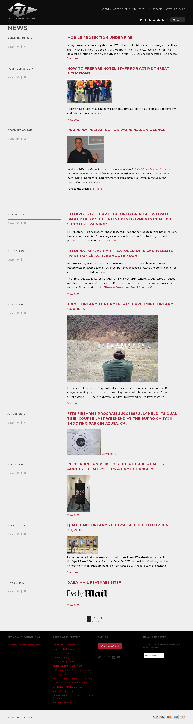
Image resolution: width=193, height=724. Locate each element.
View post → (74, 58)
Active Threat (121, 9)
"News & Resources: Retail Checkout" (128, 287)
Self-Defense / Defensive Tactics (68, 687)
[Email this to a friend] (24, 46)
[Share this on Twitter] (17, 46)
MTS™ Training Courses (64, 661)
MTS (134, 9)
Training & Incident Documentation (70, 682)
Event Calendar (110, 646)
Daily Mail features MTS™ (94, 582)
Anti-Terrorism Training (63, 702)
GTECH (142, 9)
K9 (149, 9)
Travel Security (60, 674)
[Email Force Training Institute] (158, 20)
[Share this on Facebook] (21, 46)
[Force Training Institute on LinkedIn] (154, 20)
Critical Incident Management (67, 666)
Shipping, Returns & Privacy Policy (24, 645)
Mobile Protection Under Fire (99, 38)
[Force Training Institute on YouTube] (150, 20)
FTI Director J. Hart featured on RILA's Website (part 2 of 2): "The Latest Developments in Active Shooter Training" (119, 219)
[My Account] (163, 20)
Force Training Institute (156, 169)
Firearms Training (61, 657)
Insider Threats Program (64, 691)
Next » (104, 618)
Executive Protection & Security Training (72, 678)
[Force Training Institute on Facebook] (145, 20)
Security (158, 9)
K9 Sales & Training (62, 653)
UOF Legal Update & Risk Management (72, 670)
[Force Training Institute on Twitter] (141, 20)
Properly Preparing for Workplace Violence (116, 130)
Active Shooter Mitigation (65, 645)
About (106, 9)
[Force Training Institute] (29, 11)
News (168, 9)
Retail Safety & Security (64, 649)
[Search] (167, 20)
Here (99, 188)
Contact (179, 9)
